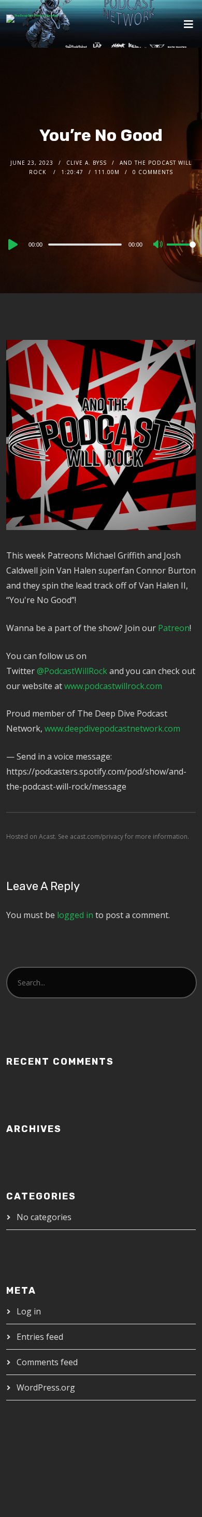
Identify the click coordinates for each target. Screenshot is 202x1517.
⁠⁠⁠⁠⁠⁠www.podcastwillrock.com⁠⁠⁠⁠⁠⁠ (113, 686)
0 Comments (153, 172)
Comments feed (47, 1362)
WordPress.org (46, 1387)
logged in (75, 915)
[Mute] (158, 245)
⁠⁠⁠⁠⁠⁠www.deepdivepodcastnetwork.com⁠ (112, 728)
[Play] (12, 244)
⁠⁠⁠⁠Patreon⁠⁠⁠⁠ (174, 628)
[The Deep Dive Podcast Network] (32, 18)
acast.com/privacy (96, 836)
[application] (101, 244)
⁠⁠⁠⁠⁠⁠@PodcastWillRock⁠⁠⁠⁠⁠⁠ (72, 671)
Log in (29, 1311)
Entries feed (40, 1336)
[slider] (181, 253)
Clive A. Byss (86, 162)
